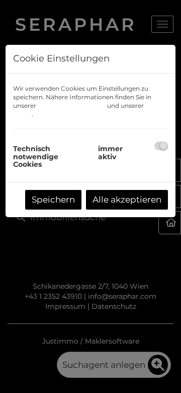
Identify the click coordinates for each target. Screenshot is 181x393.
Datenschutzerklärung (72, 105)
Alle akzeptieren (127, 199)
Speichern (53, 199)
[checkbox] (161, 146)
